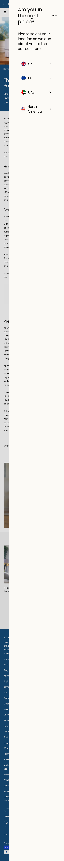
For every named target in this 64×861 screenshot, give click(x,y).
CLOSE (53, 15)
